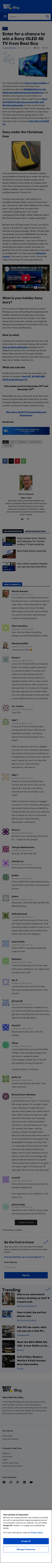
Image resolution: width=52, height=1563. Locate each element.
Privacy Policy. (37, 1532)
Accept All (26, 1541)
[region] (26, 1536)
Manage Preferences (26, 1549)
